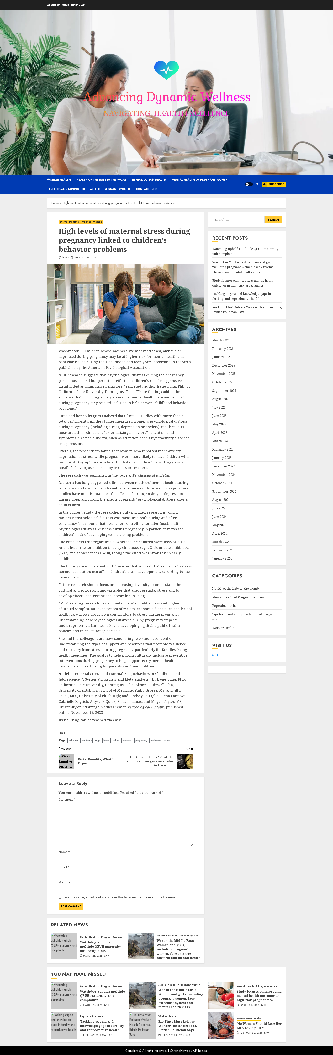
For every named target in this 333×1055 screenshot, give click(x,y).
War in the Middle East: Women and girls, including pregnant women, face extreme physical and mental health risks (178, 951)
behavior (73, 740)
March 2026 (221, 340)
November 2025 (224, 374)
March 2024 (221, 542)
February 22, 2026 (251, 1033)
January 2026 (222, 357)
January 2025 (222, 458)
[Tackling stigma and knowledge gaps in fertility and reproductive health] (64, 1025)
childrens (87, 740)
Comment (67, 799)
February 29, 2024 (85, 257)
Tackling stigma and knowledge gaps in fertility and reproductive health (102, 1025)
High (97, 740)
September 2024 (224, 491)
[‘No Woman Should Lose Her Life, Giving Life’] (221, 1025)
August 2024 (221, 500)
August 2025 (221, 399)
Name (64, 852)
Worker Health (59, 180)
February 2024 (223, 550)
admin (65, 257)
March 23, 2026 (249, 1005)
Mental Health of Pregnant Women (200, 180)
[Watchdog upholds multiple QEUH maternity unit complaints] (64, 946)
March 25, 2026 (93, 955)
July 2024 (219, 508)
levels (106, 740)
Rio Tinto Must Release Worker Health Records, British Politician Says (177, 1025)
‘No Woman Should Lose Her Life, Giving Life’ (259, 1025)
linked (116, 740)
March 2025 (221, 441)
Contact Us (145, 189)
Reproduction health (149, 180)
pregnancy (141, 740)
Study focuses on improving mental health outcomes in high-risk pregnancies (259, 995)
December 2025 (223, 365)
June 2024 (219, 516)
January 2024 (222, 559)
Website (65, 882)
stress (167, 740)
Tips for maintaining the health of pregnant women (88, 189)
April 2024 (219, 533)
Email (64, 867)
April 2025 (219, 432)
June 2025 (219, 416)
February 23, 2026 (94, 1035)
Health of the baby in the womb (101, 180)
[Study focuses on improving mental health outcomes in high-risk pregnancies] (221, 995)
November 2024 (224, 474)
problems (156, 740)
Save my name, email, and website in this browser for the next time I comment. (121, 897)
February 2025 (223, 449)
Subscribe (276, 184)
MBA (215, 655)
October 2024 (222, 483)
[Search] (257, 184)
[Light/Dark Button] (249, 184)
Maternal (127, 740)
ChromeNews (179, 1050)
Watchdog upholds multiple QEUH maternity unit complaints (100, 946)
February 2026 (223, 348)
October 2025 (222, 382)
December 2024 (223, 466)
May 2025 (219, 424)
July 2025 (219, 407)
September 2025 (224, 390)
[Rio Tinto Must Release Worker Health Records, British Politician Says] (142, 1025)
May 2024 (219, 525)
